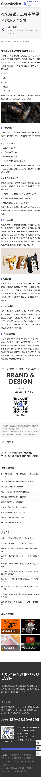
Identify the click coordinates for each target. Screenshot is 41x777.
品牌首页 (6, 41)
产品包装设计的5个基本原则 (11, 522)
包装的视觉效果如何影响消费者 (12, 487)
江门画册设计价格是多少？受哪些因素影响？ (17, 543)
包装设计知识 (12, 27)
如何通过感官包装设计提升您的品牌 (13, 507)
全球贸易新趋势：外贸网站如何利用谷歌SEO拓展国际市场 (20, 603)
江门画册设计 (28, 758)
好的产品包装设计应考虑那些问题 (13, 512)
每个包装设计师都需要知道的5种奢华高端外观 (17, 481)
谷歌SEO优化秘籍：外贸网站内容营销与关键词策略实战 (20, 549)
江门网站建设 (16, 758)
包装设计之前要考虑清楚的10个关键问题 (23, 456)
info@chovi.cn (30, 740)
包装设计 (9, 442)
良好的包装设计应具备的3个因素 (12, 517)
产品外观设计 (30, 761)
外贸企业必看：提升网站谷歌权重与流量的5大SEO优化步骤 (19, 588)
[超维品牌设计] (9, 3)
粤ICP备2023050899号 (9, 771)
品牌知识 (15, 41)
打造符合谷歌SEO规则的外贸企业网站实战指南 (17, 538)
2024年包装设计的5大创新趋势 (20, 453)
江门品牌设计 (26, 755)
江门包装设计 (6, 761)
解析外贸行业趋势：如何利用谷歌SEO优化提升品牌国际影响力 (20, 580)
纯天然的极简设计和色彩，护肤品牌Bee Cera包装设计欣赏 (20, 475)
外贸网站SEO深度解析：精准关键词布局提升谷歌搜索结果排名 (20, 595)
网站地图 (22, 771)
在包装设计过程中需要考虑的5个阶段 (14, 497)
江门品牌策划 (14, 755)
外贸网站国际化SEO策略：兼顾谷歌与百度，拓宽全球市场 (20, 565)
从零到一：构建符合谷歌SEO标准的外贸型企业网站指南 (20, 557)
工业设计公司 (18, 761)
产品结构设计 (6, 765)
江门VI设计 (5, 758)
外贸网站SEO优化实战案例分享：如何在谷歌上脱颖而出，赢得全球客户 (20, 572)
